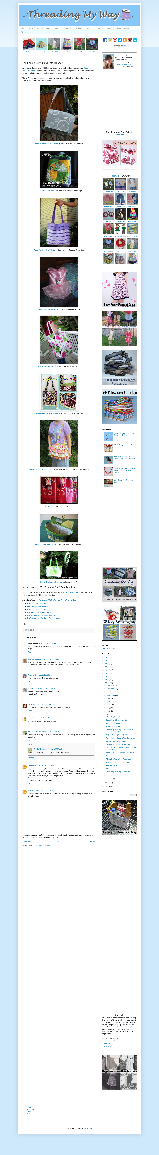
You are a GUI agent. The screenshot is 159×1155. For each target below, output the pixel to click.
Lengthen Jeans (120, 206)
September (111, 695)
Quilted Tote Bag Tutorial (45, 191)
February (110, 776)
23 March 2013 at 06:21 (45, 765)
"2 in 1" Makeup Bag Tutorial (45, 544)
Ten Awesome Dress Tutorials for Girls (41, 615)
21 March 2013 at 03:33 (50, 659)
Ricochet (31, 704)
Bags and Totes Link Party (70, 592)
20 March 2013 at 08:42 (47, 643)
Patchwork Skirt (42, 51)
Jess (30, 718)
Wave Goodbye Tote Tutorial (44, 250)
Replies (33, 745)
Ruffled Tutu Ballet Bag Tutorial (49, 309)
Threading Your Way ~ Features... (118, 717)
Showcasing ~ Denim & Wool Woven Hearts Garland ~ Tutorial (124, 470)
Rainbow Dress (132, 221)
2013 (107, 683)
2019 (107, 664)
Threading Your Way (122, 28)
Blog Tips (99, 28)
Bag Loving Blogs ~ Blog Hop (117, 735)
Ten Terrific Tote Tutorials (36, 603)
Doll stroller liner (108, 191)
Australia (79, 28)
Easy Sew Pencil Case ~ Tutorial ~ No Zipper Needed (124, 457)
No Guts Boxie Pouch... (114, 723)
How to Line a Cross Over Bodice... (119, 762)
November (111, 689)
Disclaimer (108, 1046)
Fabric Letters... (132, 206)
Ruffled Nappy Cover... (114, 726)
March (109, 714)
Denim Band (67, 51)
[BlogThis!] (26, 630)
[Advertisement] (119, 111)
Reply (30, 652)
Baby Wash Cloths (132, 236)
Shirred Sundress (120, 221)
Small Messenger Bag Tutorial (46, 144)
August (109, 698)
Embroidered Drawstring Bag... (117, 720)
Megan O (31, 790)
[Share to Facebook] (31, 630)
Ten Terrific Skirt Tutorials (36, 609)
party (64, 78)
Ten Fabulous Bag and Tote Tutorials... (120, 738)
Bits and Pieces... (112, 765)
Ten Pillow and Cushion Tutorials (39, 612)
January (110, 779)
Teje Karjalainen (34, 659)
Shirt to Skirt (92, 51)
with (57, 600)
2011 (107, 786)
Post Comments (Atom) (41, 845)
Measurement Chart (120, 236)
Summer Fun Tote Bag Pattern (46, 413)
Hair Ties (108, 221)
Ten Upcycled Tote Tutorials (37, 606)
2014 (107, 680)
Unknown (32, 765)
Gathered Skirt (54, 51)
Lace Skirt (120, 266)
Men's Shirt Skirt (108, 251)
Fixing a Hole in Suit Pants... (116, 741)
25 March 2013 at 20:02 (45, 790)
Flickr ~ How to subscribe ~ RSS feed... (120, 753)
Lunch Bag (119, 135)
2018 (107, 667)
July (108, 701)
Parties (56, 28)
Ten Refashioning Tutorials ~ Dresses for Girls (44, 618)
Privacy (23, 32)
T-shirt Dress (120, 191)
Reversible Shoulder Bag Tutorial (51, 582)
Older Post (91, 841)
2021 (107, 657)
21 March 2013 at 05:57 (47, 688)
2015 (107, 676)
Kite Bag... (110, 768)
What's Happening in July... (124, 445)
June (109, 704)
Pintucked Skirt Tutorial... (115, 756)
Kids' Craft (89, 28)
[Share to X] (29, 630)
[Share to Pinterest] (33, 630)
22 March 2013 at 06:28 (45, 704)
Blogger (89, 1128)
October (110, 692)
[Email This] (24, 630)
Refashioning (67, 28)
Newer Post (27, 841)
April (108, 711)
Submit (109, 28)
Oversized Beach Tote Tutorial (48, 366)
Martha (31, 675)
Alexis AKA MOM (34, 731)
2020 (107, 660)
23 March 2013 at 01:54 (41, 718)
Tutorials (39, 28)
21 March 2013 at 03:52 (43, 675)
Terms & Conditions (111, 1041)
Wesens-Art (32, 688)
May (108, 708)
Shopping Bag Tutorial (45, 507)
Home (23, 28)
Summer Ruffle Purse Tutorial (40, 469)
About (31, 28)
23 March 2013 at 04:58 (51, 731)
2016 (107, 673)
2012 (107, 783)
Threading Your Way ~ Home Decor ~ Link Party (124, 434)
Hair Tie (120, 251)
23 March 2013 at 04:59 (56, 749)
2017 (107, 670)
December (111, 685)
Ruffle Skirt (29, 51)
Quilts (48, 28)
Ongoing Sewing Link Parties (123, 64)
